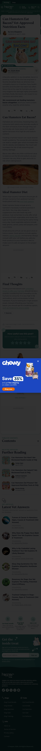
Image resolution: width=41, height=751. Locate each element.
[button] (38, 361)
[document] (20, 375)
